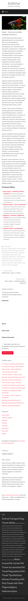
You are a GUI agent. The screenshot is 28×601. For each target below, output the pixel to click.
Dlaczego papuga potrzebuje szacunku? (13, 377)
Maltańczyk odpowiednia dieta (10, 541)
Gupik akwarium (12, 248)
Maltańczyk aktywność (20, 523)
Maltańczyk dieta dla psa (18, 530)
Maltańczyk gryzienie (6, 534)
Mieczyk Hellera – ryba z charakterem (14, 204)
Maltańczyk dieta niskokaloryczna (19, 532)
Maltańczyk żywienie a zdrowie (8, 559)
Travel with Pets (15, 583)
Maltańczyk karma (15, 536)
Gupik (5, 248)
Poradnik (4, 423)
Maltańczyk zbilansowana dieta (16, 551)
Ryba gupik (15, 265)
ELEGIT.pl (14, 3)
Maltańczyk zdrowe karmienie (19, 554)
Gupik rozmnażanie (7, 258)
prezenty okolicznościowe (11, 495)
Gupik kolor (21, 252)
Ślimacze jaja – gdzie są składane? (12, 369)
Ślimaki (4, 433)
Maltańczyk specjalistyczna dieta (11, 545)
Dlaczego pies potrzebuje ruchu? (11, 400)
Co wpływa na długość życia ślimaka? (13, 366)
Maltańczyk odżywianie (21, 541)
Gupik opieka (13, 254)
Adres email (6, 330)
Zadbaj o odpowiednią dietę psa (11, 405)
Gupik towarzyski (13, 260)
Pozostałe (5, 425)
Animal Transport (10, 518)
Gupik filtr (21, 250)
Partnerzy (4, 420)
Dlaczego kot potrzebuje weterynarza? (13, 403)
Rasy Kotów (5, 428)
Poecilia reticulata (6, 265)
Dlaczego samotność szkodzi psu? (12, 380)
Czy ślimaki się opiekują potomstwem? (13, 364)
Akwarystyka (7, 246)
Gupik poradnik (21, 256)
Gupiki (23, 263)
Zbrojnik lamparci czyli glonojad (12, 228)
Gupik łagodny (6, 254)
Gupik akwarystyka (7, 250)
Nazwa (4, 324)
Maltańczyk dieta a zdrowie (7, 530)
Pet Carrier (14, 563)
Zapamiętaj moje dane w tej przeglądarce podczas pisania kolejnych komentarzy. (13, 346)
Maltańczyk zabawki (20, 549)
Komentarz (5, 300)
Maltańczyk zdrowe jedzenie (7, 554)
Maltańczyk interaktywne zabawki (17, 534)
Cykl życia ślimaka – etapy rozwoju (12, 374)
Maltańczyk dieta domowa (7, 532)
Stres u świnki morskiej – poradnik (11, 382)
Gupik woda (10, 263)
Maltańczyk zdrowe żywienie (7, 556)
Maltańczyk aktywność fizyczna (8, 525)
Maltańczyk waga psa (13, 547)
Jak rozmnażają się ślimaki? (10, 372)
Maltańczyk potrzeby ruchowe (8, 543)
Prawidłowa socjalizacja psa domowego (13, 388)
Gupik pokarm (12, 256)
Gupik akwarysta (21, 248)
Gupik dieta (15, 250)
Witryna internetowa (8, 337)
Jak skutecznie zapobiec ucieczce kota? (13, 385)
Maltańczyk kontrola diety (11, 538)
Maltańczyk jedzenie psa (6, 536)
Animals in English (7, 417)
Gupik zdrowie (17, 263)
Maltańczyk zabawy (6, 551)
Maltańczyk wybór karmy (10, 549)
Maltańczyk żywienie (17, 556)
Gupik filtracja (5, 252)
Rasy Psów (5, 431)
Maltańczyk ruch (17, 543)
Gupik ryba (15, 258)
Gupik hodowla (14, 252)
